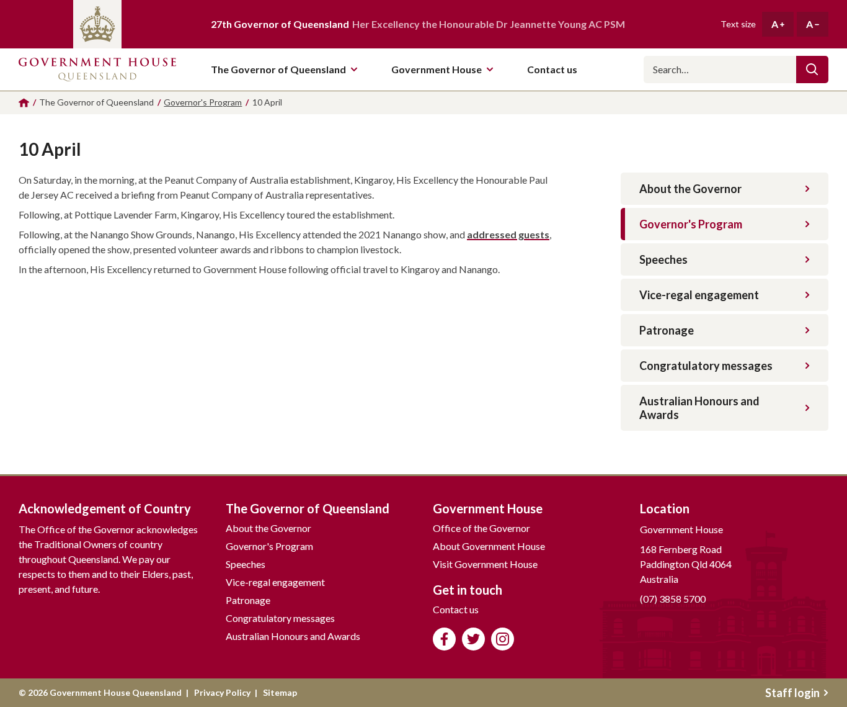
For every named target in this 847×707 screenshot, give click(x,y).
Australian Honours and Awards (699, 407)
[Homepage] (24, 102)
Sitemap (280, 692)
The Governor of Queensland (278, 69)
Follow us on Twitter (473, 639)
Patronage (666, 330)
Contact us (456, 609)
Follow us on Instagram (502, 639)
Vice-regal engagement (699, 295)
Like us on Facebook (444, 639)
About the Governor (690, 189)
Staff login (792, 693)
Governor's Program (690, 224)
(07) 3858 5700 (673, 599)
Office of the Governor (481, 528)
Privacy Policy (222, 692)
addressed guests (508, 234)
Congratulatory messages (706, 365)
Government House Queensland (97, 69)
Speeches (663, 259)
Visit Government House (485, 564)
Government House (436, 69)
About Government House (489, 546)
